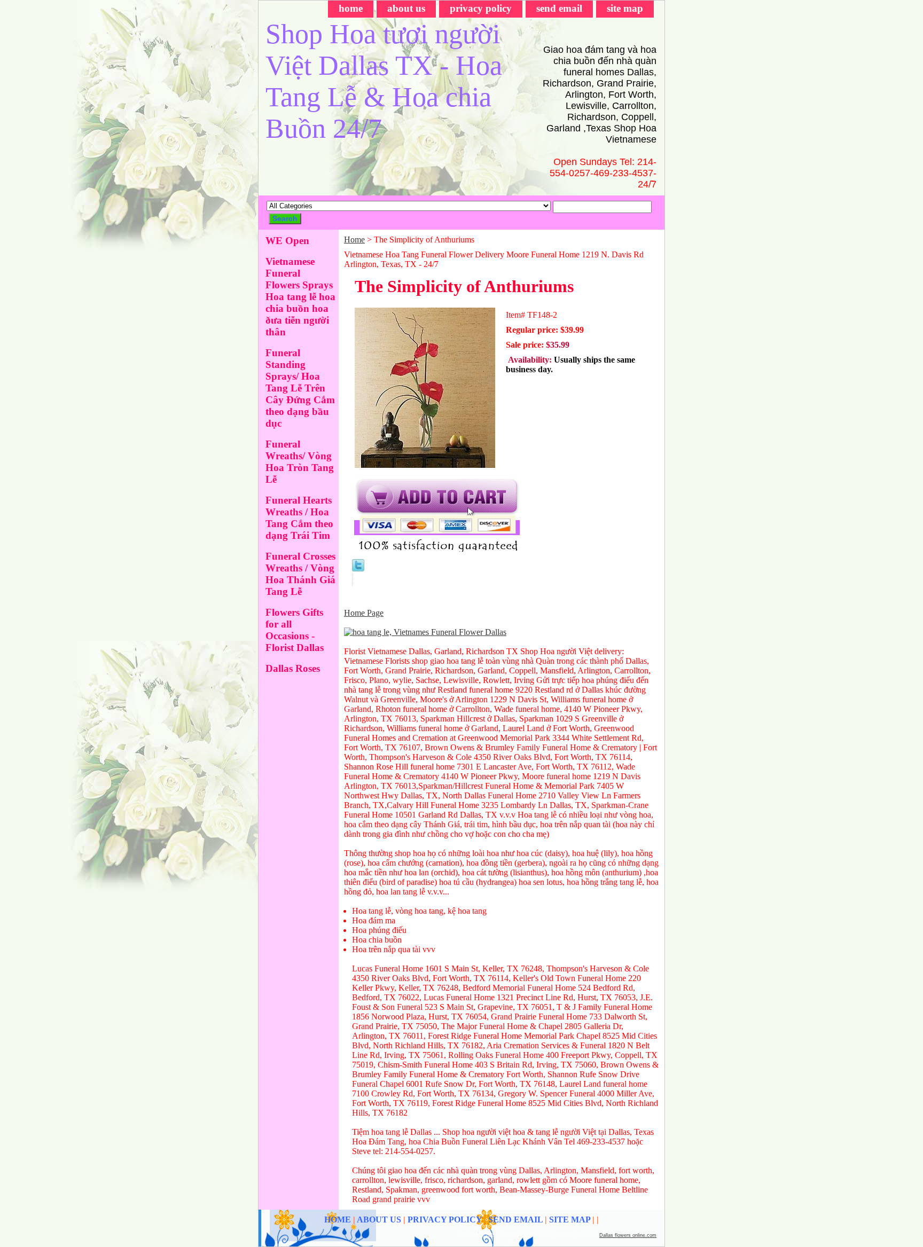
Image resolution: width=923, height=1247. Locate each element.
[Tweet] (358, 568)
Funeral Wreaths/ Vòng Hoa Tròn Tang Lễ (299, 461)
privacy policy (481, 8)
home (351, 8)
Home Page (364, 612)
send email (559, 8)
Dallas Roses (292, 668)
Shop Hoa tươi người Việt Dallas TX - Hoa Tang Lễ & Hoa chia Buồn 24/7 (383, 81)
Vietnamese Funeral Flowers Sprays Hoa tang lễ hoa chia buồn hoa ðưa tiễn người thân (300, 297)
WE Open (287, 240)
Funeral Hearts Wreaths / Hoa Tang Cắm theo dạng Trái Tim (299, 518)
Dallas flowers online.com (627, 1235)
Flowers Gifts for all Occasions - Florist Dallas (294, 630)
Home (354, 239)
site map (625, 8)
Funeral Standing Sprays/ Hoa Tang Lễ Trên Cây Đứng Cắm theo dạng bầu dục (300, 388)
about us (406, 8)
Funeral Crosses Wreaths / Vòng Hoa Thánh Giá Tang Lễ (300, 574)
